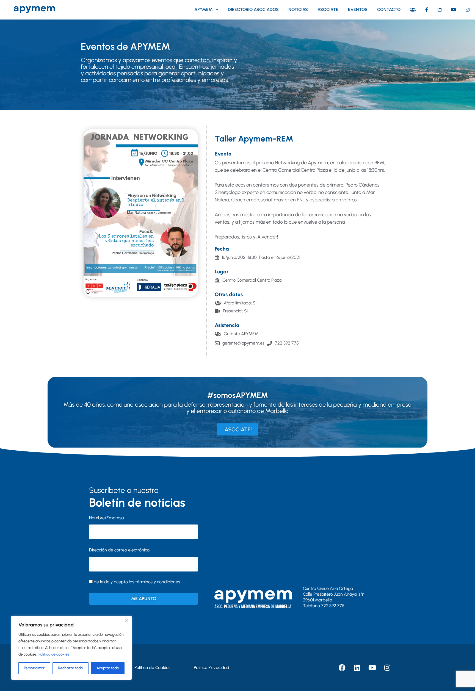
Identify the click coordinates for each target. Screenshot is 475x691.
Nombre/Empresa (106, 517)
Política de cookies (53, 654)
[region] (71, 648)
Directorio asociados (253, 9)
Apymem (203, 9)
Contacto (389, 9)
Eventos (358, 9)
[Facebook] (342, 668)
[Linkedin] (357, 668)
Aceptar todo (107, 668)
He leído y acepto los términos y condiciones (137, 581)
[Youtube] (372, 668)
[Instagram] (387, 668)
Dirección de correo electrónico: (119, 550)
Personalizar (34, 668)
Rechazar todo (70, 668)
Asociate (327, 9)
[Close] (126, 620)
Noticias (298, 9)
